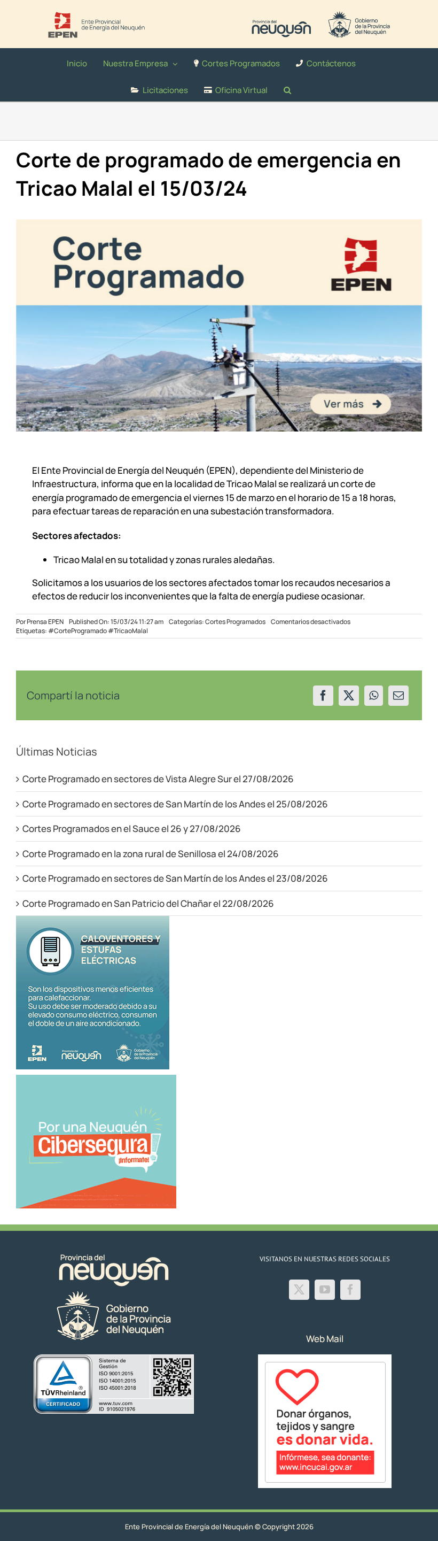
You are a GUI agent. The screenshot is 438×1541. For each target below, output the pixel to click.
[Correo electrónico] (398, 695)
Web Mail (324, 1338)
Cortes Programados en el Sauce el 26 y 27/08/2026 (131, 828)
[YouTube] (325, 1290)
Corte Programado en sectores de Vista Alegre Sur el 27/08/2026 (158, 779)
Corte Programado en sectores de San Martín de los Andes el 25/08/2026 (175, 804)
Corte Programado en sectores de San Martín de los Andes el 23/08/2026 (175, 878)
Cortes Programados (235, 621)
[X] (349, 695)
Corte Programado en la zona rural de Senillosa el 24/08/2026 (150, 853)
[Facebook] (323, 695)
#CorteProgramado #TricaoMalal (98, 630)
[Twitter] (299, 1290)
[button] (287, 88)
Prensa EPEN (45, 621)
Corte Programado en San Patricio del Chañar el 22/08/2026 (148, 903)
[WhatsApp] (374, 695)
